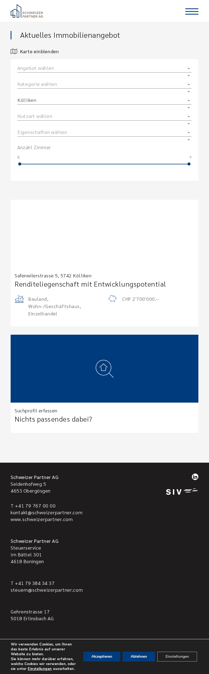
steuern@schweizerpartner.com (47, 590)
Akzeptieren (101, 656)
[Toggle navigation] (191, 11)
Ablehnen (139, 656)
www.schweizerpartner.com (42, 519)
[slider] (19, 163)
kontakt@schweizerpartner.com (47, 512)
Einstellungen (40, 668)
